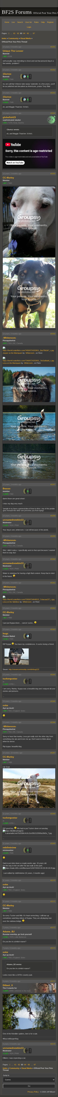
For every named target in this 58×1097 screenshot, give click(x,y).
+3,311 (5, 639)
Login (29, 27)
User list (28, 22)
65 (28, 33)
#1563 (52, 629)
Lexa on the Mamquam (12, 363)
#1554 (52, 113)
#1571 (52, 901)
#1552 (52, 70)
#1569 (52, 843)
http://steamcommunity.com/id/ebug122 (24, 669)
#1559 (52, 536)
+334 (5, 123)
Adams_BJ (9, 931)
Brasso (6, 488)
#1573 (52, 948)
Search (20, 22)
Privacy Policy (33, 1092)
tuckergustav (10, 678)
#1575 (52, 1044)
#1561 (52, 583)
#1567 (52, 753)
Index (4, 38)
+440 (5, 711)
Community (13, 38)
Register (50, 22)
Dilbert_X (8, 985)
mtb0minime (9, 847)
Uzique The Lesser (13, 51)
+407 (5, 183)
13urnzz (7, 74)
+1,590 (5, 684)
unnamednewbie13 (13, 519)
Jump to (6, 1075)
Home (7, 22)
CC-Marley (8, 177)
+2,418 (5, 853)
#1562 (52, 608)
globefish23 (9, 117)
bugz (5, 633)
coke (5, 705)
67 (34, 33)
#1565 (52, 701)
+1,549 (5, 494)
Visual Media (25, 38)
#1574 (52, 981)
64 (24, 33)
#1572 (52, 927)
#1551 (52, 47)
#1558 (52, 516)
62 (18, 33)
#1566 (52, 722)
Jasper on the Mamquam (12, 353)
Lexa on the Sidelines (11, 602)
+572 (5, 343)
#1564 (52, 675)
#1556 (52, 334)
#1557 (52, 484)
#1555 (52, 174)
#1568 (52, 814)
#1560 (52, 559)
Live (13, 22)
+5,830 (5, 79)
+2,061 (5, 937)
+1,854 (5, 991)
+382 (5, 56)
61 (14, 33)
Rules (36, 22)
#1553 (52, 93)
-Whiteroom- (9, 337)
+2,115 (5, 525)
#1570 (52, 880)
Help (43, 22)
